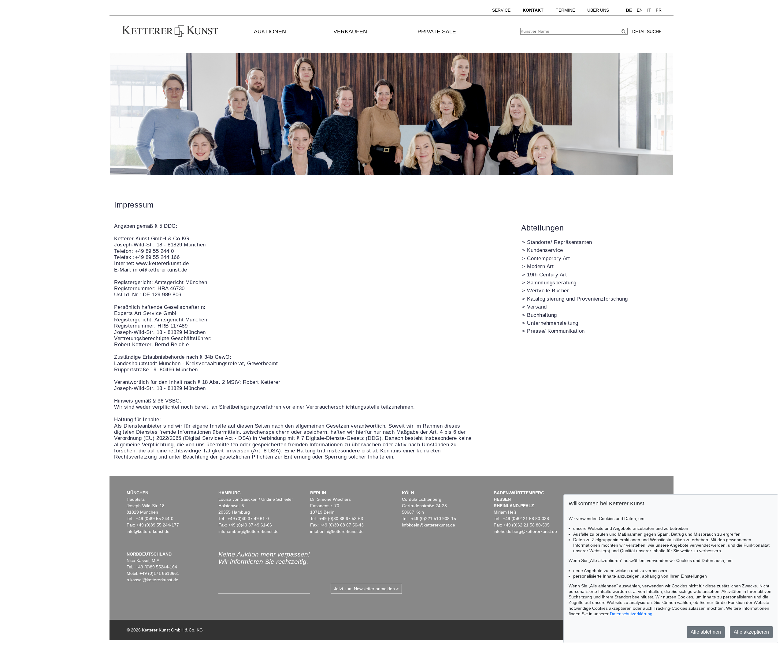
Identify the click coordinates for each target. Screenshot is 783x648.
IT (649, 10)
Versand (537, 307)
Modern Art (540, 266)
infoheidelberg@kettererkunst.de (525, 531)
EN (640, 10)
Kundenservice (545, 250)
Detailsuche (647, 31)
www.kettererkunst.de (162, 263)
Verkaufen (350, 31)
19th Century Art (547, 275)
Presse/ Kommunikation (556, 331)
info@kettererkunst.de (160, 270)
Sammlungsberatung (552, 283)
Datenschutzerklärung (631, 613)
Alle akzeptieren (751, 632)
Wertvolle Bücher (548, 291)
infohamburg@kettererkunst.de (248, 531)
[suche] (624, 31)
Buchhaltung (542, 315)
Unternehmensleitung (552, 323)
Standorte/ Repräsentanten (559, 242)
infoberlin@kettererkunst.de (337, 531)
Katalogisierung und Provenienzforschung (577, 299)
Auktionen (270, 31)
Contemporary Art (548, 258)
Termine (565, 10)
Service (501, 10)
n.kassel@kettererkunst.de (152, 579)
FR (659, 10)
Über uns (598, 10)
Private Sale (436, 31)
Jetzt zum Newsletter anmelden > (366, 588)
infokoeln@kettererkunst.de (428, 525)
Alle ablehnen (706, 632)
